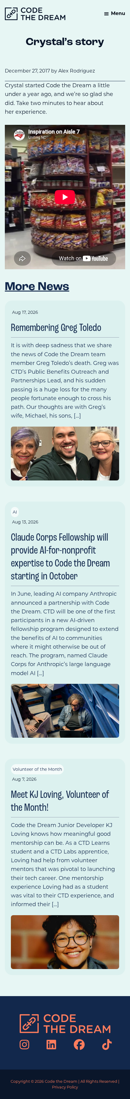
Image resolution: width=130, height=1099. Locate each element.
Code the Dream (61, 1081)
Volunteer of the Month (37, 769)
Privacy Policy (65, 1087)
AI (15, 512)
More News (37, 287)
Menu (118, 13)
